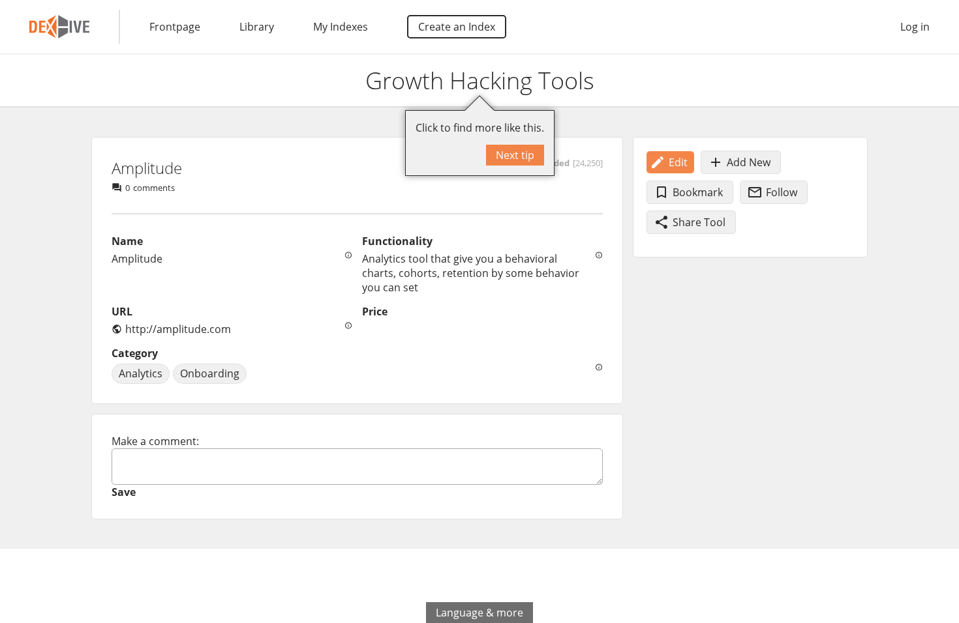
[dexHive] (59, 26)
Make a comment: (155, 441)
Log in (915, 27)
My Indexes (340, 27)
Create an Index (456, 27)
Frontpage (174, 27)
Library (256, 27)
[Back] (21, 81)
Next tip (515, 155)
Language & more (479, 612)
